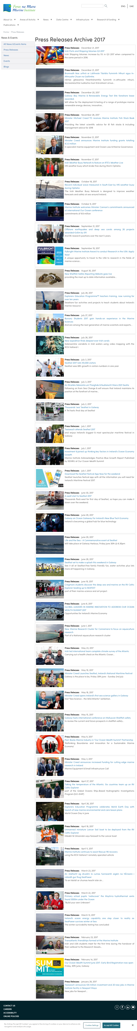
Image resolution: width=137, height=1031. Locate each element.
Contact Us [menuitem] (9, 1006)
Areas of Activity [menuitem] (26, 20)
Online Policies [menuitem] (11, 1016)
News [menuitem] (45, 20)
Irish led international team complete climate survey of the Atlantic (97, 651)
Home (6, 32)
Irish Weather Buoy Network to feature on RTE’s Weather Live (94, 162)
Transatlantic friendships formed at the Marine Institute (91, 940)
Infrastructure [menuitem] (81, 20)
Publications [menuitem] (8, 26)
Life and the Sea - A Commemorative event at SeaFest (91, 540)
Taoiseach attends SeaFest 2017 (80, 429)
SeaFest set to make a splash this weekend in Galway (90, 562)
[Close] (133, 1025)
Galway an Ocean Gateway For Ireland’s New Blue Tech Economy (96, 518)
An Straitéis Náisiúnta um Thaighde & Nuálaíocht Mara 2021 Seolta (97, 385)
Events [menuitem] (7, 61)
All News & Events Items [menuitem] (15, 44)
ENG (123, 6)
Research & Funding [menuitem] (105, 20)
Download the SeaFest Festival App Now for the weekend (92, 473)
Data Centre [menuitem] (61, 20)
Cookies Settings (91, 1025)
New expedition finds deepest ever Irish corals (87, 340)
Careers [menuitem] (7, 1009)
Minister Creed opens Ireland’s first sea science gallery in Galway (96, 695)
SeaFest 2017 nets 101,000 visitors (80, 362)
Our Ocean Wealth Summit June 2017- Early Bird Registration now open (99, 962)
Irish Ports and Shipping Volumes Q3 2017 (84, 51)
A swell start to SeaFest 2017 (78, 496)
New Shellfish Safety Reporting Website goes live (88, 273)
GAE (132, 6)
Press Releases (17, 32)
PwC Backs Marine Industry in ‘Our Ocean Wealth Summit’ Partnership (99, 740)
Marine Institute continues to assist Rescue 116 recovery (91, 851)
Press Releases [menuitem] (11, 49)
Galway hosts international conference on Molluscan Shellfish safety (98, 717)
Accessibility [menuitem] (10, 1013)
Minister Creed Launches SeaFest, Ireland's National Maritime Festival (98, 673)
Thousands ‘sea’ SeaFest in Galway (82, 407)
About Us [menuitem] (6, 20)
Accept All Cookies (111, 1025)
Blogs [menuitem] (6, 66)
